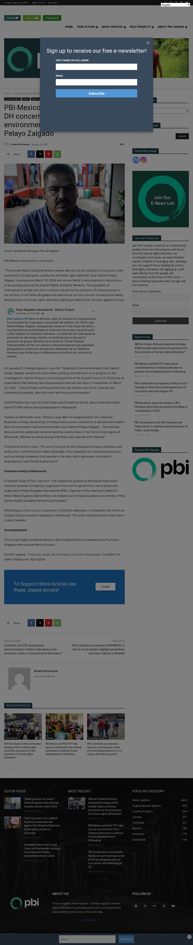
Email (59, 75)
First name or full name (72, 60)
